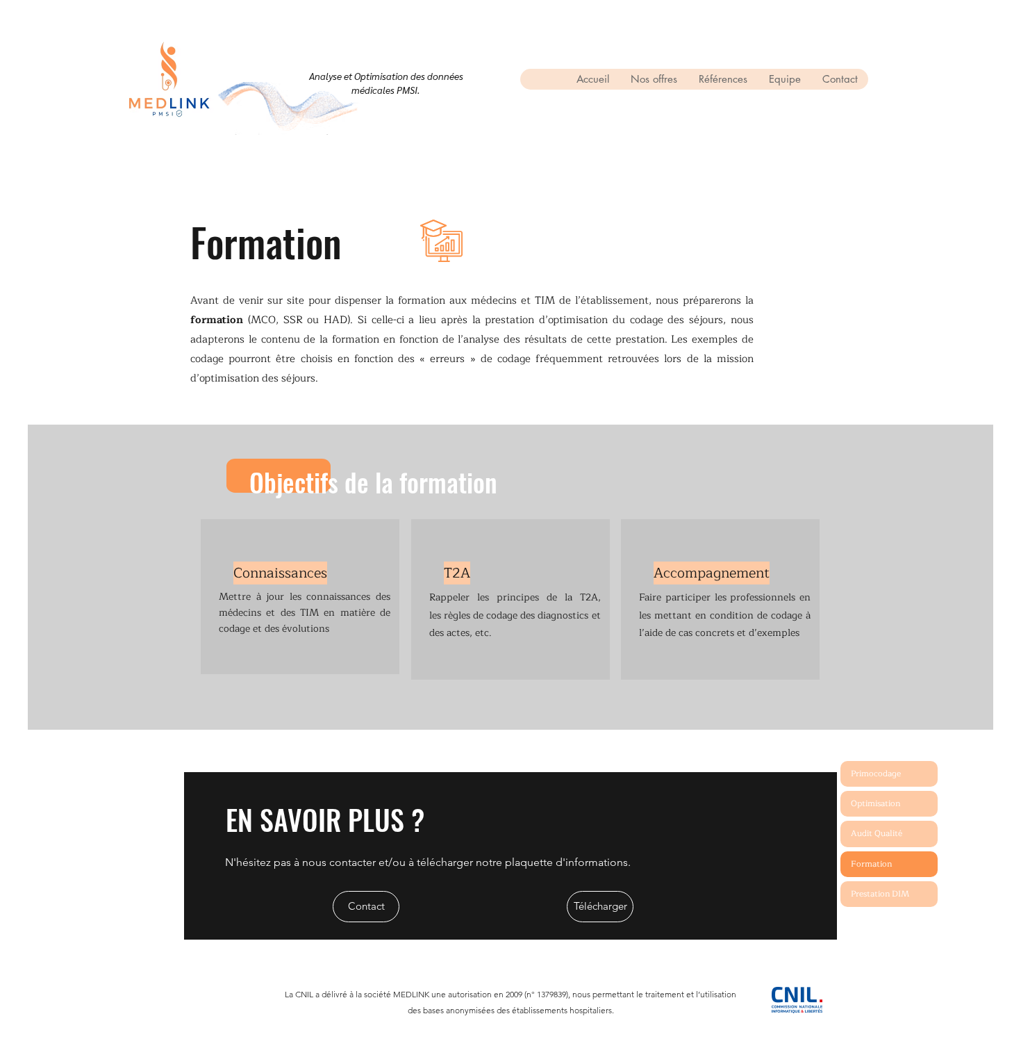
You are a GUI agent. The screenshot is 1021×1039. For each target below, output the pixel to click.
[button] (654, 79)
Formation (871, 864)
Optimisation (875, 803)
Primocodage (876, 773)
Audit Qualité (876, 833)
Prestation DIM (880, 894)
